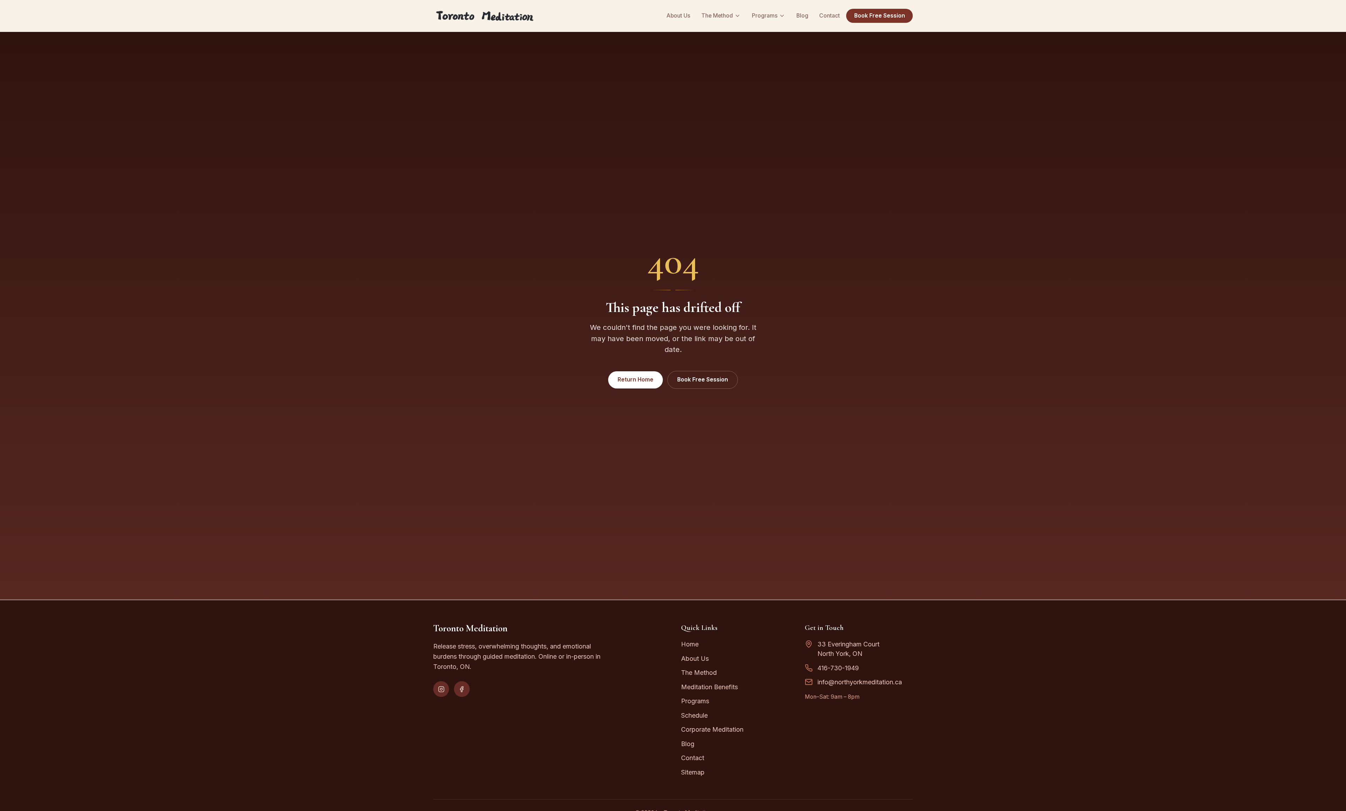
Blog (802, 15)
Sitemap (693, 772)
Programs (764, 15)
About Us (678, 15)
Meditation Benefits (709, 687)
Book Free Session (879, 15)
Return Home (635, 379)
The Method (717, 15)
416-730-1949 (838, 668)
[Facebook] (462, 689)
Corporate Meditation (712, 729)
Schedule (694, 715)
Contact (829, 15)
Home (690, 644)
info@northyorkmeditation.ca (859, 682)
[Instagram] (441, 689)
